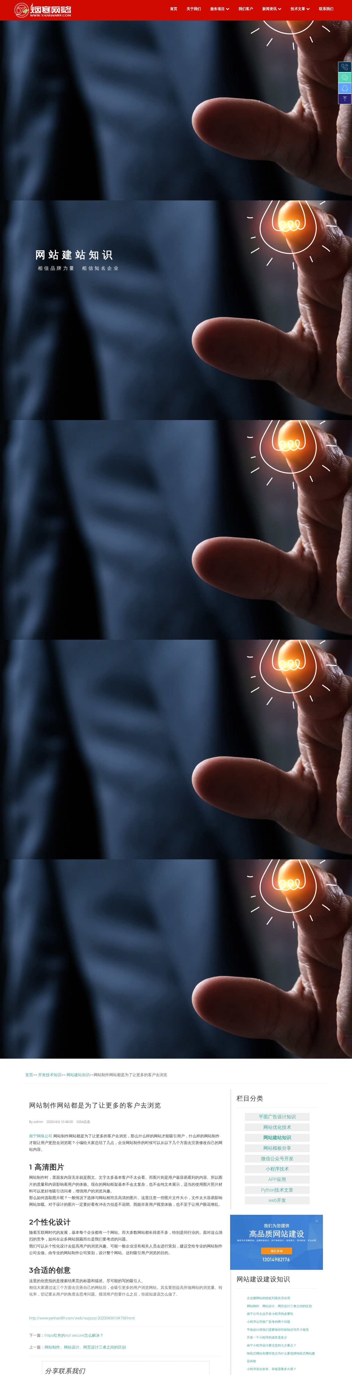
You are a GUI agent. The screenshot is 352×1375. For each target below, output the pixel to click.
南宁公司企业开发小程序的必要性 (270, 1314)
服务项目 (218, 8)
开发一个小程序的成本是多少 (267, 1337)
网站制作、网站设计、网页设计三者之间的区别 (85, 1347)
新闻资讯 (270, 8)
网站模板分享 (277, 1148)
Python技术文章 (277, 1190)
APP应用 (277, 1179)
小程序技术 (277, 1169)
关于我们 (194, 8)
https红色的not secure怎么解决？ (74, 1335)
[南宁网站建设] (276, 1242)
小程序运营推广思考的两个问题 (268, 1322)
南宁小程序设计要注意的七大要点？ (271, 1345)
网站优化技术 (277, 1127)
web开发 (277, 1200)
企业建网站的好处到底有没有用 (268, 1298)
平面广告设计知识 (277, 1116)
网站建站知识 (78, 1075)
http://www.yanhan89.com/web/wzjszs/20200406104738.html (82, 1318)
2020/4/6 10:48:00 (59, 1122)
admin (38, 1122)
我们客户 (246, 8)
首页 (173, 8)
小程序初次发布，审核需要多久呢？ (271, 1369)
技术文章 (298, 8)
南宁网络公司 (41, 1136)
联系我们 (326, 8)
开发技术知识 (49, 1075)
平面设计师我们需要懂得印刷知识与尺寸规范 (278, 1330)
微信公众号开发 (277, 1158)
